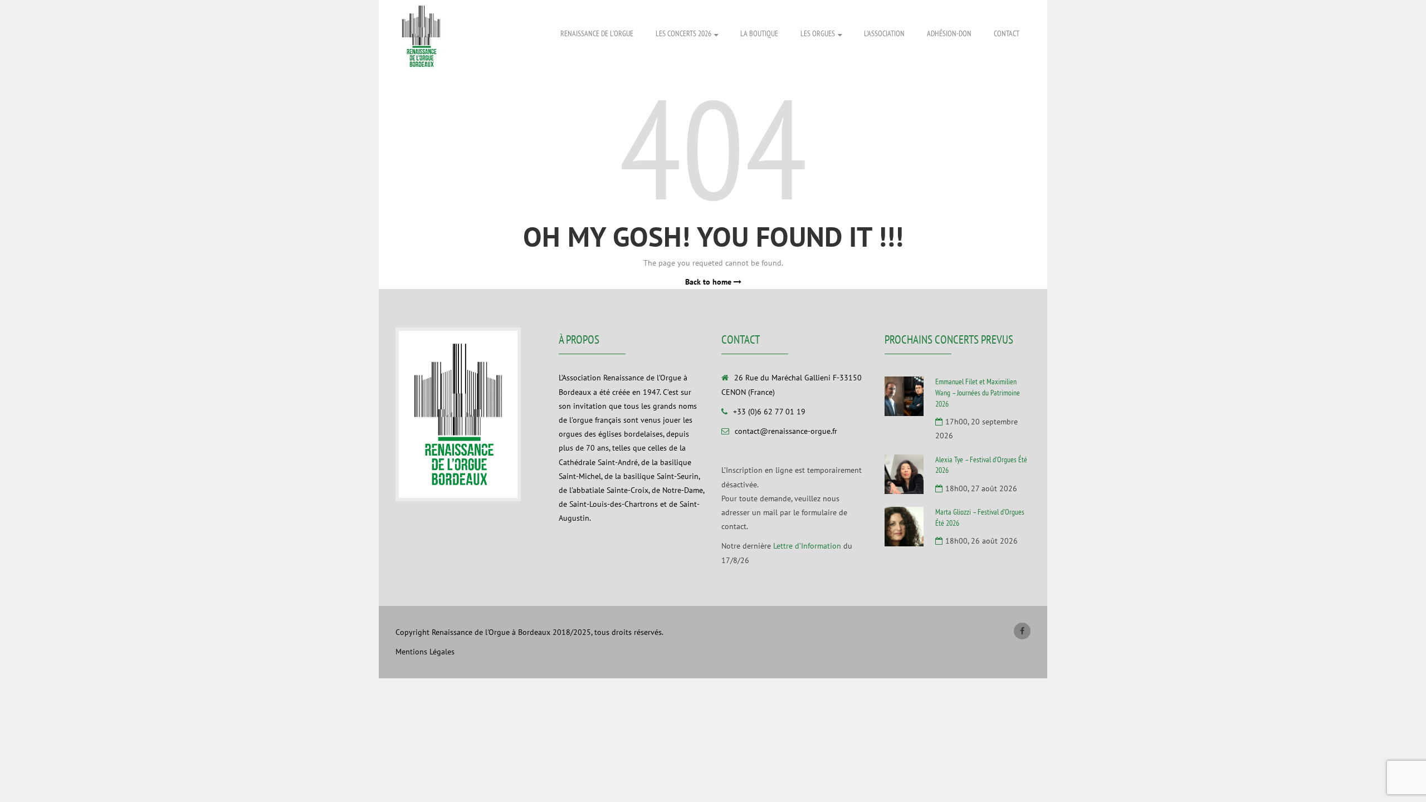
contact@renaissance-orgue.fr (786, 431)
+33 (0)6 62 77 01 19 (769, 412)
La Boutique (759, 33)
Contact (1006, 33)
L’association (884, 33)
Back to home (709, 282)
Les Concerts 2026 (683, 33)
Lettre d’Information (807, 546)
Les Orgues (817, 33)
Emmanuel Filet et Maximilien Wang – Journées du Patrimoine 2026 (977, 392)
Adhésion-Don (949, 33)
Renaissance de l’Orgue (596, 33)
